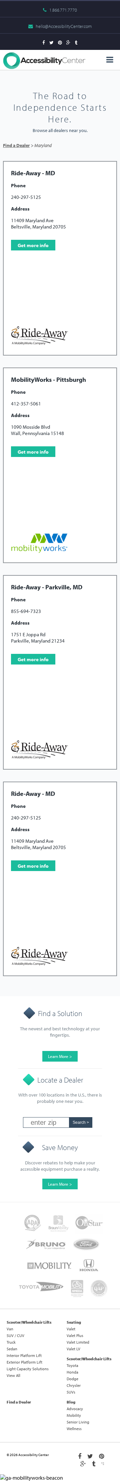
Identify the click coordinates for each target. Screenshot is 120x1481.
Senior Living (78, 1421)
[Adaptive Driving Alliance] (32, 1224)
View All (13, 1375)
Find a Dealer (16, 145)
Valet (71, 1328)
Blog (71, 1402)
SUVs (71, 1392)
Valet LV (73, 1348)
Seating (74, 1322)
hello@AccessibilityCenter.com (64, 26)
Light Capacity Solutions (28, 1368)
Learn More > (60, 1056)
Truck (11, 1342)
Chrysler (74, 1385)
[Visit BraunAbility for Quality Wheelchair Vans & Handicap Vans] (58, 1224)
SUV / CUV (15, 1335)
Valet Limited (78, 1342)
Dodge (72, 1378)
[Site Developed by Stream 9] (102, 1464)
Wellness (74, 1428)
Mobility (74, 1415)
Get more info (33, 245)
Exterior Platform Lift (24, 1362)
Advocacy (75, 1408)
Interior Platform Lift (24, 1355)
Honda (72, 1372)
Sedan (12, 1348)
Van (10, 1328)
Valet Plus (75, 1335)
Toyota (72, 1365)
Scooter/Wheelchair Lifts (29, 1322)
